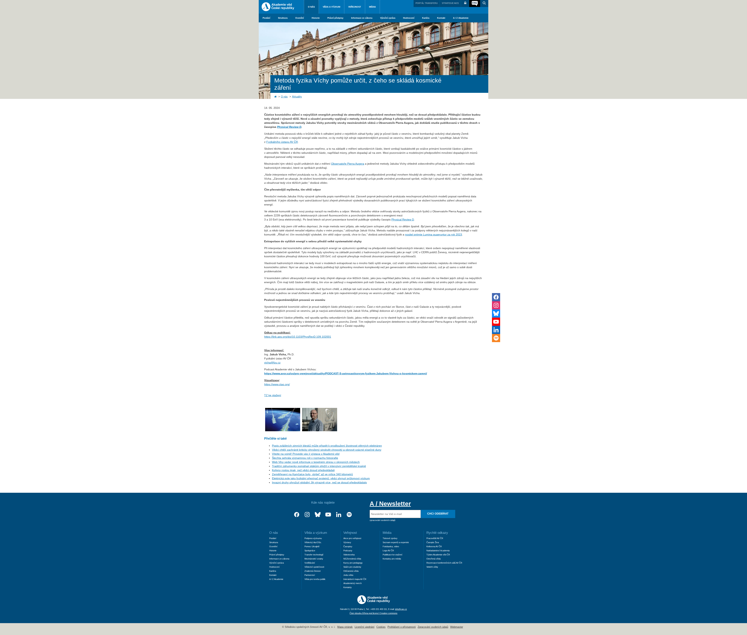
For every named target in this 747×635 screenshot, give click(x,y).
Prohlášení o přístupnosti (402, 627)
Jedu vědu (348, 575)
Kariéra (425, 18)
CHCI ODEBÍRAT (438, 513)
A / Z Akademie (460, 18)
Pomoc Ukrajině (311, 546)
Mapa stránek (345, 627)
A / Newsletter (390, 503)
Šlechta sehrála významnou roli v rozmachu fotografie (305, 457)
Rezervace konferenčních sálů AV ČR (444, 563)
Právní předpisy (335, 18)
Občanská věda (351, 571)
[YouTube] (328, 514)
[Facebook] (297, 514)
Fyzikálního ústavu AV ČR (282, 141)
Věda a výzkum (331, 7)
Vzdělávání (309, 563)
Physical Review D (402, 219)
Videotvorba (349, 554)
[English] (474, 3)
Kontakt (441, 18)
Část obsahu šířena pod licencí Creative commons (373, 613)
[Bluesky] (318, 514)
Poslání (266, 18)
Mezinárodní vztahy (313, 559)
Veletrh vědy (432, 567)
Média (372, 7)
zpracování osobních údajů (382, 520)
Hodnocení (408, 18)
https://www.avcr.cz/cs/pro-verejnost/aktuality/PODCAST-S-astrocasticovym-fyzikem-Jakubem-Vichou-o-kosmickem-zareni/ (345, 373)
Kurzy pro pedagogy (353, 563)
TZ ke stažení (272, 395)
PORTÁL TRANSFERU (427, 3)
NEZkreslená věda (352, 559)
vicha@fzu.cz (272, 362)
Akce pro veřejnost (352, 538)
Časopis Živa (432, 542)
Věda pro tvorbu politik (314, 579)
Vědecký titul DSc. (313, 542)
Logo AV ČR (388, 550)
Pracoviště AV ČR (434, 538)
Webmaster (456, 627)
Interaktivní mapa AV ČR (354, 579)
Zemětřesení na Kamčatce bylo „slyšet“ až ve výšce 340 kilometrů (312, 474)
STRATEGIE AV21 (450, 3)
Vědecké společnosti (314, 567)
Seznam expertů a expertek (396, 542)
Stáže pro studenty (352, 567)
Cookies (381, 627)
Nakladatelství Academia (438, 550)
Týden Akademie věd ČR (438, 554)
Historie (316, 18)
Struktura (283, 18)
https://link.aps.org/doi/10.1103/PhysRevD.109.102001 (297, 336)
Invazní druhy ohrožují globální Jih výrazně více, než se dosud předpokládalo (319, 482)
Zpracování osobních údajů (433, 627)
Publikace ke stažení (392, 554)
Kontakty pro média (392, 559)
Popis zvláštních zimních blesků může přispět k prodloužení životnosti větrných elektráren (327, 445)
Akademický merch (352, 583)
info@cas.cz (401, 609)
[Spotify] (349, 514)
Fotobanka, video (391, 546)
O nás (311, 7)
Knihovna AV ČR (434, 546)
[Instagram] (307, 514)
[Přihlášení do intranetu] (465, 3)
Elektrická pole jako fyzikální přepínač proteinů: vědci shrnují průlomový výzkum (321, 478)
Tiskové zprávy (390, 538)
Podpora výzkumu (313, 538)
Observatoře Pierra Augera (347, 163)
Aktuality (297, 96)
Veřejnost (354, 7)
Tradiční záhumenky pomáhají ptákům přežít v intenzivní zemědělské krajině (319, 466)
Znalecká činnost (312, 571)
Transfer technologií (313, 554)
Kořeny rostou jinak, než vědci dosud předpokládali (303, 470)
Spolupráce (309, 550)
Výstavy (347, 542)
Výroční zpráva (387, 18)
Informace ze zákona (361, 18)
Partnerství (309, 575)
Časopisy (347, 546)
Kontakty (347, 587)
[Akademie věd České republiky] (373, 603)
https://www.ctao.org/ (277, 384)
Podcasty (347, 550)
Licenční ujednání (364, 627)
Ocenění (299, 18)
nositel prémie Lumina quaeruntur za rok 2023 (433, 234)
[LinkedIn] (339, 514)
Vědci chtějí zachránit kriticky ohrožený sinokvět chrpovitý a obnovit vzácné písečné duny (326, 449)
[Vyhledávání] (484, 3)
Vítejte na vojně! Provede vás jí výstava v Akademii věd (305, 453)
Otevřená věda (433, 559)
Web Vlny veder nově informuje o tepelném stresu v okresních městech (316, 462)
